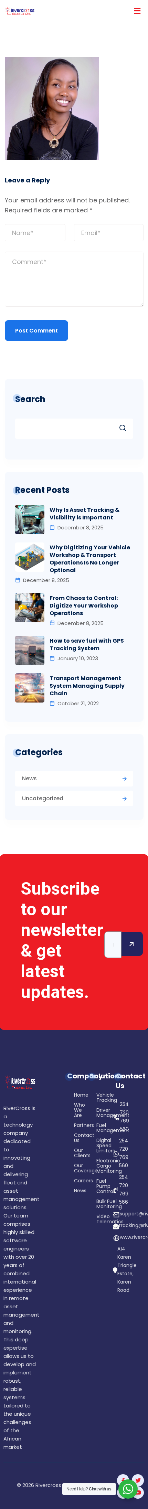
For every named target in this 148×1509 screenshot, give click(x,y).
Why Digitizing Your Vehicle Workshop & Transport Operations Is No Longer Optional (90, 559)
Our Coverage (70, 1170)
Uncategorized (42, 798)
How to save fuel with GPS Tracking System (87, 644)
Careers (70, 1183)
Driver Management (99, 1113)
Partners (70, 1128)
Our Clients (70, 1155)
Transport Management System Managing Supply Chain (87, 686)
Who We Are (70, 1112)
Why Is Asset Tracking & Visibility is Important (84, 513)
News (29, 778)
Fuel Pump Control (99, 1187)
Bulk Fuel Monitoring (99, 1204)
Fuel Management (99, 1128)
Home (70, 1097)
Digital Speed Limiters (99, 1146)
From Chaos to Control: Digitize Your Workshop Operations (84, 605)
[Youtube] (138, 1493)
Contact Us (70, 1140)
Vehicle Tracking (99, 1098)
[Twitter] (138, 1480)
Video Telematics (99, 1219)
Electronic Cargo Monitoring (99, 1166)
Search (30, 399)
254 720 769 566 (123, 1189)
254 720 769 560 (124, 1116)
